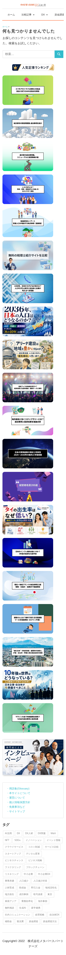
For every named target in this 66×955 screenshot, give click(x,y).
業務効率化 (27, 901)
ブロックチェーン (35, 867)
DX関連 (42, 833)
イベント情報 (53, 840)
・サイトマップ (16, 811)
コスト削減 (34, 847)
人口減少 (23, 880)
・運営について (16, 797)
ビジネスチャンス (14, 860)
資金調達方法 (50, 921)
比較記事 (27, 14)
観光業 (20, 921)
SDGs (17, 840)
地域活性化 (51, 887)
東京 (50, 894)
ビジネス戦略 (35, 860)
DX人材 (29, 833)
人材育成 (9, 887)
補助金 (8, 921)
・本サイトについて (18, 793)
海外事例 (42, 901)
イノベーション (34, 840)
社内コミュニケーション (17, 914)
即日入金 (35, 887)
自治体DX (54, 914)
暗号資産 (38, 894)
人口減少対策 (40, 880)
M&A (53, 833)
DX (43, 14)
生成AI (22, 907)
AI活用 (8, 833)
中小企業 (28, 874)
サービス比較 (52, 847)
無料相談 (9, 907)
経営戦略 (39, 914)
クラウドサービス (14, 847)
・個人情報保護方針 (18, 802)
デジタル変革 (33, 853)
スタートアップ (13, 853)
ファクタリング (13, 867)
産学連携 (35, 907)
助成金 (22, 887)
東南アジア (10, 901)
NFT (7, 840)
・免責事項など (16, 806)
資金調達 (33, 921)
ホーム (11, 14)
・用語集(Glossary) (18, 788)
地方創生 (9, 894)
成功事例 (23, 894)
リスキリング (12, 874)
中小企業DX (44, 874)
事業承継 (9, 880)
